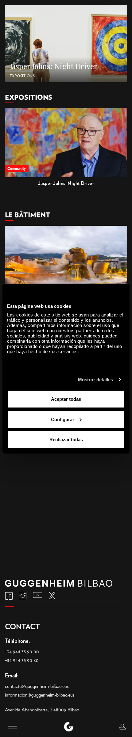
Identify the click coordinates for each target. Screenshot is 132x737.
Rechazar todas (66, 439)
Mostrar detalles (95, 379)
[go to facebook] (9, 596)
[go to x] (52, 596)
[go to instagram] (23, 596)
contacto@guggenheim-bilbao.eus (37, 686)
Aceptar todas (66, 399)
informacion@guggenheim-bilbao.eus (40, 695)
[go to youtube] (37, 596)
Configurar (62, 419)
